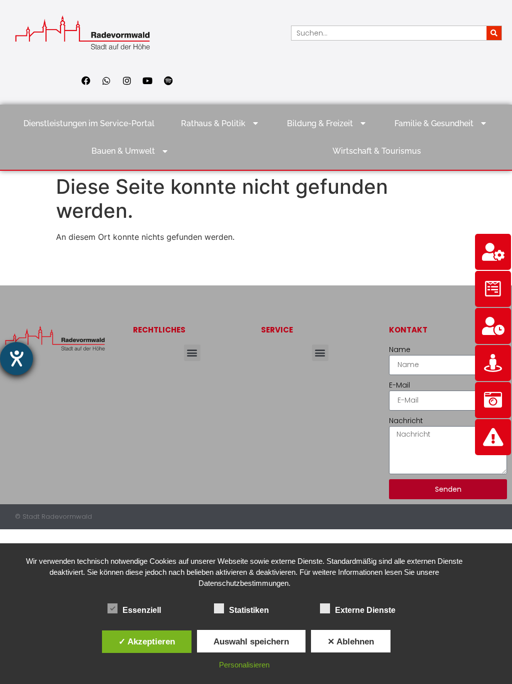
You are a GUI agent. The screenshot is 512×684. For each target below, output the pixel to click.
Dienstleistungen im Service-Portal (89, 123)
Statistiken (249, 610)
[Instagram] (127, 81)
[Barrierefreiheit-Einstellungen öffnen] (16, 358)
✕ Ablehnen (351, 641)
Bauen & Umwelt (123, 151)
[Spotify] (168, 81)
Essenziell (141, 610)
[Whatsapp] (107, 81)
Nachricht (406, 421)
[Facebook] (86, 81)
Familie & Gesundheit (434, 123)
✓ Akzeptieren (146, 641)
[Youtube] (147, 81)
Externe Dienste (365, 610)
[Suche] (494, 33)
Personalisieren (244, 664)
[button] (192, 353)
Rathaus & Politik (213, 123)
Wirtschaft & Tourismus (376, 151)
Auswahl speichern (251, 641)
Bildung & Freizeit (320, 123)
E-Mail (399, 385)
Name (399, 350)
